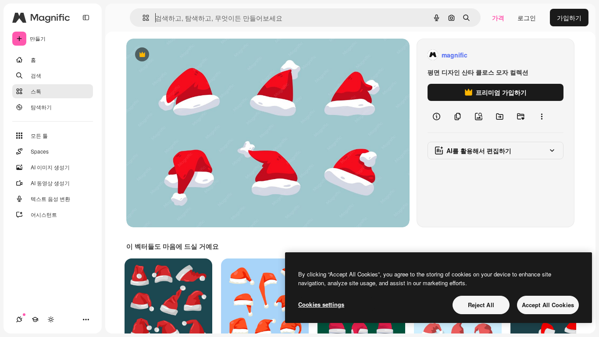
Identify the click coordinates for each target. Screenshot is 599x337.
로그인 (526, 17)
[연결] (19, 319)
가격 (498, 17)
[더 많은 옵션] (541, 116)
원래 (176, 55)
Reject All (481, 305)
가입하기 (569, 17)
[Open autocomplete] (142, 17)
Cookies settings (321, 304)
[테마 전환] (51, 319)
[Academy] (35, 319)
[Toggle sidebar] (86, 18)
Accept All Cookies (548, 305)
